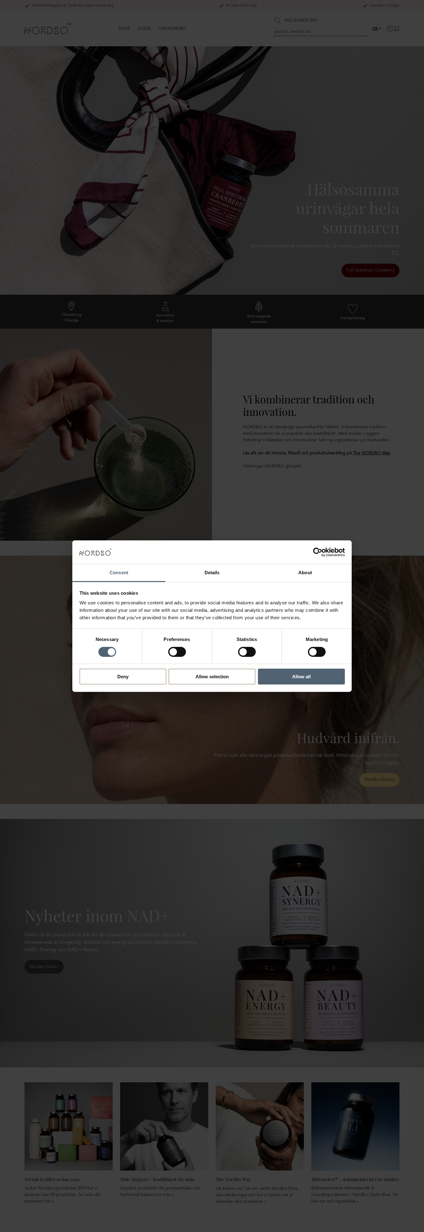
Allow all (301, 676)
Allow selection (212, 676)
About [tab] (305, 572)
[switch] (177, 652)
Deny (123, 676)
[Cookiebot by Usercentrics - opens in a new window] (318, 552)
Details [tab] (212, 572)
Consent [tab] (119, 572)
